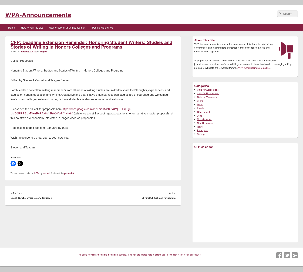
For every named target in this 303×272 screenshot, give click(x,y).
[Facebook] (279, 255)
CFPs (36, 173)
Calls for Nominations (208, 93)
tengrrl (43, 51)
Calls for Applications (208, 89)
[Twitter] (287, 255)
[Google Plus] (295, 255)
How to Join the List (32, 27)
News (200, 126)
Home (11, 27)
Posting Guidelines (102, 27)
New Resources (205, 123)
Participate (202, 130)
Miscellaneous (204, 119)
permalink (69, 173)
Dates (200, 104)
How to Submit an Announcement (67, 27)
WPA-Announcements (38, 14)
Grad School (203, 112)
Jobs (199, 115)
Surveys (201, 134)
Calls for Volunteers (207, 97)
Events (200, 108)
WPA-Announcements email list (254, 67)
